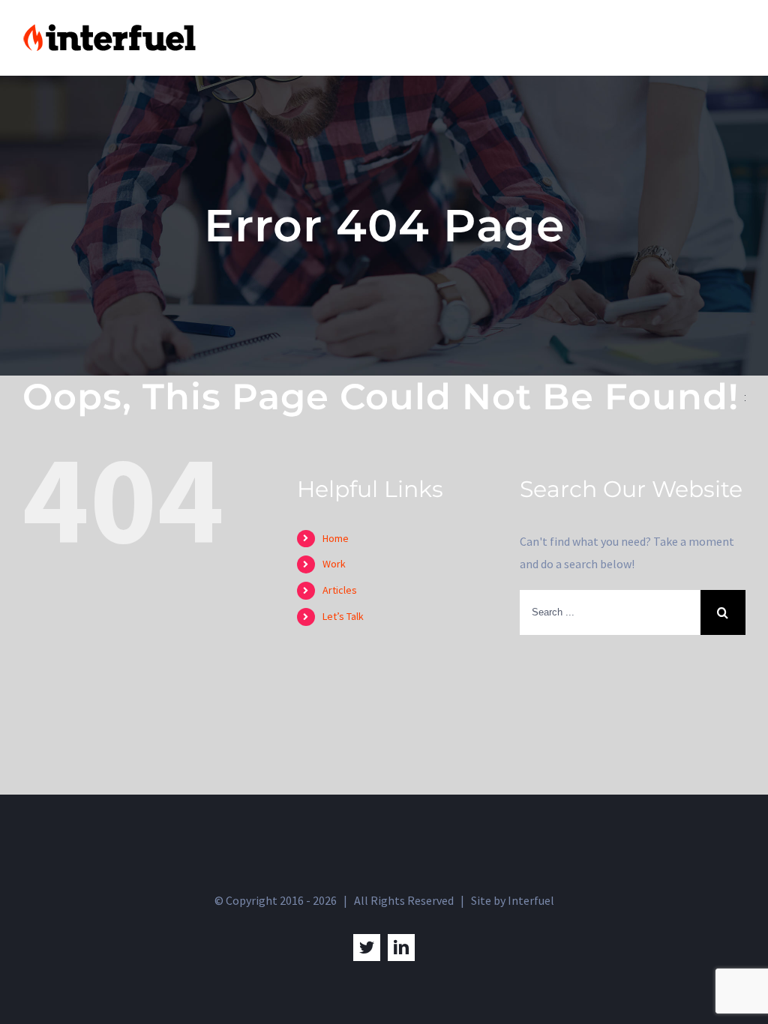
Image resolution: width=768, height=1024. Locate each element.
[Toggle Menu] (734, 38)
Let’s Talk (343, 616)
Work (334, 563)
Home (335, 538)
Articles (339, 590)
